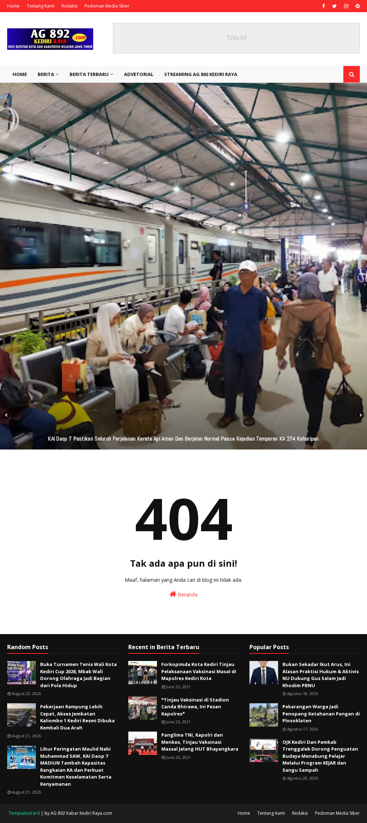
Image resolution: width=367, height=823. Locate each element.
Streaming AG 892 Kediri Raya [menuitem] (200, 74)
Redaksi (69, 6)
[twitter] (334, 6)
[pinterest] (357, 6)
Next (360, 415)
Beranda (186, 594)
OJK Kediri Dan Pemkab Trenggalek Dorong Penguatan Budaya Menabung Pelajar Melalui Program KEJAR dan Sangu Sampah (320, 756)
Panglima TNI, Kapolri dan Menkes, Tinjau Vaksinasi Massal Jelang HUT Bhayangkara (199, 742)
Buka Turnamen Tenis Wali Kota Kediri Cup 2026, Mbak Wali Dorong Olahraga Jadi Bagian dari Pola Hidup (78, 675)
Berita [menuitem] (46, 74)
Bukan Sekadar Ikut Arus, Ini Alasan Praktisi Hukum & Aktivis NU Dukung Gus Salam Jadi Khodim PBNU (320, 675)
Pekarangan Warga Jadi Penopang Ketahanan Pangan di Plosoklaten (321, 713)
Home (13, 6)
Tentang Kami (40, 6)
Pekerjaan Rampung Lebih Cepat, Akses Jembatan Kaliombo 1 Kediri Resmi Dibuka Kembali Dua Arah (77, 717)
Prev (6, 415)
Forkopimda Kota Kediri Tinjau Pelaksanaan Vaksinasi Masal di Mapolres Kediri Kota (198, 671)
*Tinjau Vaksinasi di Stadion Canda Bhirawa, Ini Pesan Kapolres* (195, 706)
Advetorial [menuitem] (138, 74)
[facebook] (323, 6)
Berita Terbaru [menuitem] (89, 74)
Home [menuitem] (20, 74)
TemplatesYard (24, 813)
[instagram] (346, 6)
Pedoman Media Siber (107, 6)
